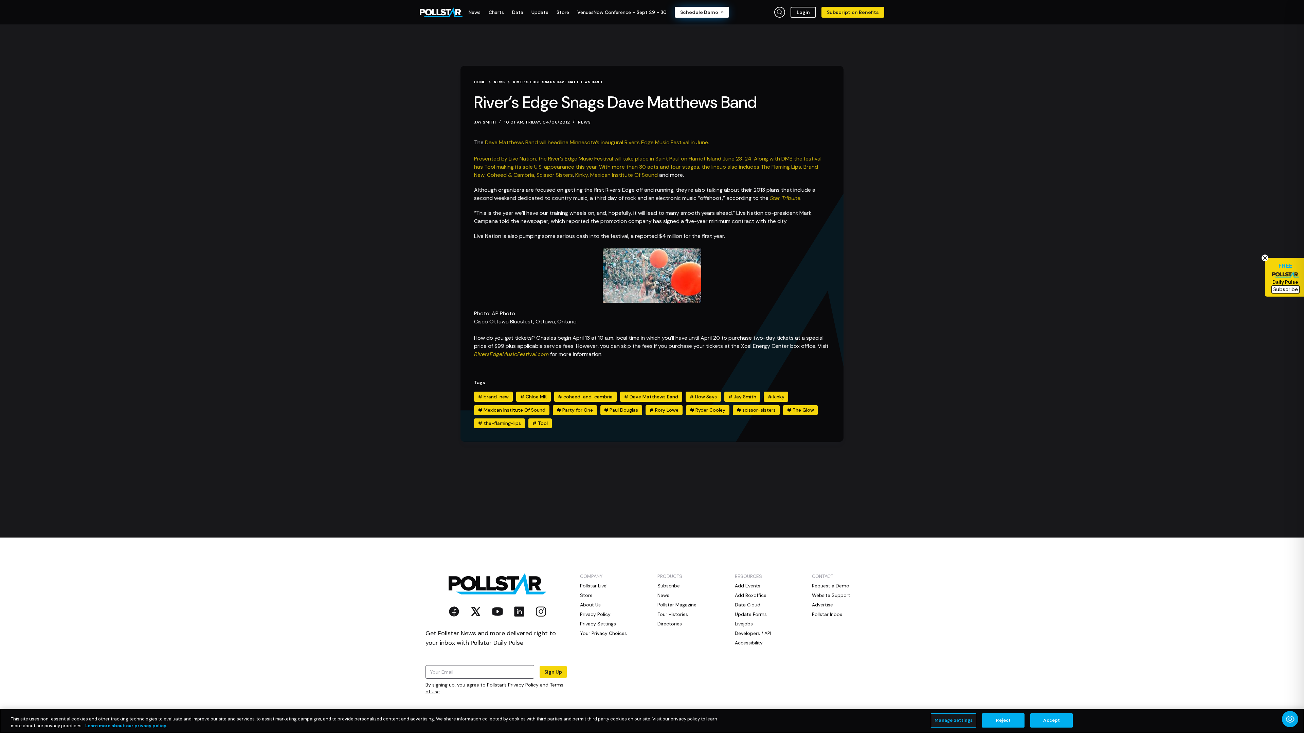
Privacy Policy (523, 685)
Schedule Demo (699, 12)
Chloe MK (533, 397)
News (584, 122)
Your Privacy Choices (603, 633)
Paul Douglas (621, 410)
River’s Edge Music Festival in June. (666, 142)
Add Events (747, 586)
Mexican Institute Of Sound (624, 174)
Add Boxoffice (750, 595)
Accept (1051, 720)
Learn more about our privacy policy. (126, 726)
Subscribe (668, 586)
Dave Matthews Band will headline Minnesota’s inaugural (554, 142)
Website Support (831, 595)
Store (586, 595)
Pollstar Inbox (827, 614)
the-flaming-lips (499, 423)
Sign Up (553, 672)
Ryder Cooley (707, 410)
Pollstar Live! (594, 586)
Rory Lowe (664, 410)
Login (803, 12)
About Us (590, 605)
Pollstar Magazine (676, 605)
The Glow (800, 410)
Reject (1003, 720)
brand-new (493, 397)
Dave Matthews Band (651, 397)
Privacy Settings (598, 624)
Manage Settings (954, 720)
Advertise (822, 605)
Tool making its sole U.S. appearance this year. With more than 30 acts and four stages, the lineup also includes (622, 166)
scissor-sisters (756, 410)
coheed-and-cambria (585, 397)
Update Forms (751, 614)
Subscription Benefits (853, 12)
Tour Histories (672, 614)
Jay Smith (742, 397)
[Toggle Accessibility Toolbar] (1290, 719)
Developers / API (753, 633)
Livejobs (744, 624)
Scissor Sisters (555, 174)
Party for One (575, 410)
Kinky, (582, 174)
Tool (540, 423)
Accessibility (749, 643)
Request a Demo (830, 586)
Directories (669, 624)
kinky (776, 397)
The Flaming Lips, (782, 166)
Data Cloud (747, 605)
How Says (703, 397)
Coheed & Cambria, (512, 174)
